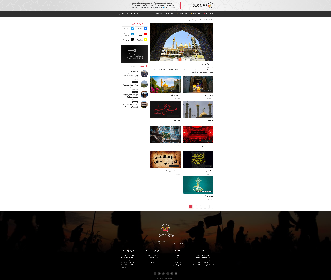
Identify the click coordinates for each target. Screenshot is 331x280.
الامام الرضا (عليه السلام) (206, 90)
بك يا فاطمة (209, 120)
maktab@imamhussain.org (203, 257)
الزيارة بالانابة (169, 13)
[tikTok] (155, 273)
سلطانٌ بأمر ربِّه (176, 95)
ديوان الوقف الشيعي (153, 257)
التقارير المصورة (135, 71)
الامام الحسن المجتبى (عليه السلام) (171, 141)
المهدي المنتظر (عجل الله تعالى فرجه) (204, 191)
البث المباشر (158, 13)
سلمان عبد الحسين (193, 20)
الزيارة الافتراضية (178, 260)
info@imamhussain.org (203, 255)
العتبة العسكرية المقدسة (127, 262)
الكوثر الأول (209, 171)
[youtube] (131, 13)
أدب (210, 59)
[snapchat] (159, 273)
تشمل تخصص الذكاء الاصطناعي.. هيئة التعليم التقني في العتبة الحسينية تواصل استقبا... (130, 95)
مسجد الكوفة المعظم (127, 267)
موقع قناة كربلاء (153, 262)
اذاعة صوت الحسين (178, 265)
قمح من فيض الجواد (207, 64)
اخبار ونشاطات (196, 13)
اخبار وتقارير (135, 82)
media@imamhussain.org (203, 260)
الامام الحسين (209, 13)
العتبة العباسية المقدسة (127, 265)
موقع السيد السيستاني (153, 255)
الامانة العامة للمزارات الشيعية (153, 260)
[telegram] (163, 273)
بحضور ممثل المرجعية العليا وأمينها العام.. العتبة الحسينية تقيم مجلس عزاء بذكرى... (129, 75)
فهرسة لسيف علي (207, 145)
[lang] (119, 14)
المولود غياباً (209, 196)
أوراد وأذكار (178, 262)
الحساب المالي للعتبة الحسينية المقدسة (203, 265)
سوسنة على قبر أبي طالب (172, 171)
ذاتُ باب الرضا (209, 95)
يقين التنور (177, 120)
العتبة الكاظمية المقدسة (127, 257)
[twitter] (134, 13)
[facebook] (137, 13)
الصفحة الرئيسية (206, 20)
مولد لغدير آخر (176, 145)
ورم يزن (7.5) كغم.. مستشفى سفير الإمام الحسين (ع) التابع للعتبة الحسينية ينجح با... (130, 106)
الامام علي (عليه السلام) (206, 141)
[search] (123, 13)
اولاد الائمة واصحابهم (207, 116)
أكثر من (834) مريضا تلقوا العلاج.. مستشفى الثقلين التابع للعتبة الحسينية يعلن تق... (130, 85)
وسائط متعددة (182, 13)
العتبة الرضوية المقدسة (128, 260)
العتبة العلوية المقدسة (128, 255)
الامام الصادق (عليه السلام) (173, 116)
